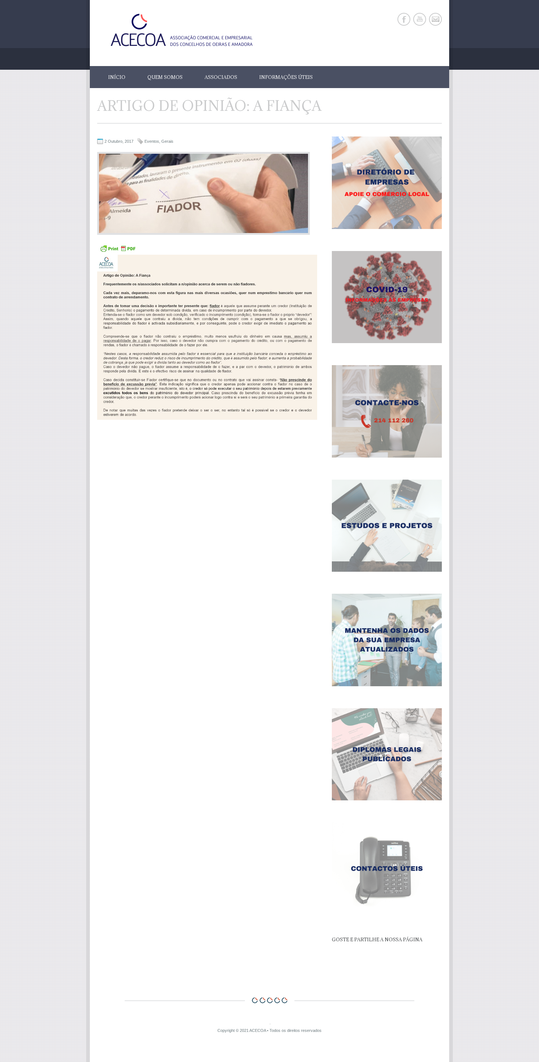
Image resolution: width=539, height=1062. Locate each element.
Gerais (167, 141)
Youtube (419, 19)
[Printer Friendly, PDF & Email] (117, 251)
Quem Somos (165, 77)
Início (116, 77)
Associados (221, 77)
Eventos (151, 141)
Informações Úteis (286, 77)
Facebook (403, 19)
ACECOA (257, 1030)
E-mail (435, 19)
